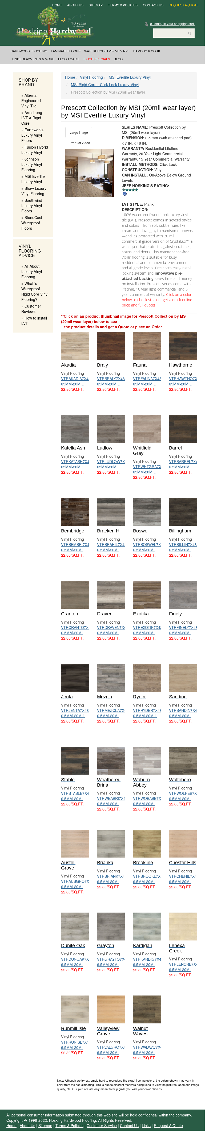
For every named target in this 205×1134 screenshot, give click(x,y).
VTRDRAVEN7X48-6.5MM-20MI (113, 630)
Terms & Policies (123, 5)
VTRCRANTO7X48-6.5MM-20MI (77, 630)
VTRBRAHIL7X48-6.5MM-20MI (112, 547)
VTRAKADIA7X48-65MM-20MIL (76, 381)
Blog (118, 59)
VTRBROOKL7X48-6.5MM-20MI (149, 878)
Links (146, 1125)
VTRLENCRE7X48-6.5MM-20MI (185, 966)
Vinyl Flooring (91, 77)
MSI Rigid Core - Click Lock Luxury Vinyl (105, 84)
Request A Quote (184, 5)
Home (57, 5)
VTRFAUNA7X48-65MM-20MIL (148, 381)
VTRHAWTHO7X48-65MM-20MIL (186, 381)
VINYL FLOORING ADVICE (30, 251)
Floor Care (68, 59)
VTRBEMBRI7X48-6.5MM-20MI (77, 547)
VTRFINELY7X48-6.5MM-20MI (184, 630)
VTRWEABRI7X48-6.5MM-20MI (113, 801)
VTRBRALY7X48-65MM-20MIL (111, 381)
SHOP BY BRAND (28, 82)
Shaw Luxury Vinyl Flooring (33, 191)
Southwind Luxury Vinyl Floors (31, 205)
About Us (75, 5)
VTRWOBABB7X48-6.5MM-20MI (150, 801)
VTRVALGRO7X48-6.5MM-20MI (113, 1049)
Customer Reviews (31, 308)
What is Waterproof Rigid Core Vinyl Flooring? (34, 291)
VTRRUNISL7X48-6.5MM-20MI (76, 1044)
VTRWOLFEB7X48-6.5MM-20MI (185, 796)
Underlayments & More (33, 59)
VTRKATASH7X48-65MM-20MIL (77, 464)
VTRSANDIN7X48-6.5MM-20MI (184, 713)
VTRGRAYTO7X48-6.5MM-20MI (113, 961)
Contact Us (153, 5)
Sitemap (96, 5)
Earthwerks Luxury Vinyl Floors (32, 135)
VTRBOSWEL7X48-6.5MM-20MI (149, 547)
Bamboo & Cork (146, 51)
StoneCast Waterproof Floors (31, 223)
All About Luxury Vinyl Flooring (31, 271)
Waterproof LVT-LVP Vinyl (107, 51)
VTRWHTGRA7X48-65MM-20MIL (150, 469)
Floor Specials (96, 59)
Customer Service (102, 1125)
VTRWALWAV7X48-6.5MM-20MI (149, 1049)
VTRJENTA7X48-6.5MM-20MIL (75, 713)
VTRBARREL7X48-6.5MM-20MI (185, 464)
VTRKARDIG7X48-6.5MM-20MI (149, 961)
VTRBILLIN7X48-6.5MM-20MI (183, 547)
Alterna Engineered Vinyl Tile (31, 100)
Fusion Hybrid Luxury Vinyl (34, 149)
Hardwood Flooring (28, 51)
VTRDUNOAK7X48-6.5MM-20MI (77, 961)
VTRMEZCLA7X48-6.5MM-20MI (113, 713)
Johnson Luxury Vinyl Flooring (31, 164)
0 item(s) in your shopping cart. (172, 23)
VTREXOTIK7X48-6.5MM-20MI (148, 630)
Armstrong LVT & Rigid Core (31, 118)
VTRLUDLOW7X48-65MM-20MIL (113, 464)
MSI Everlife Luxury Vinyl (33, 179)
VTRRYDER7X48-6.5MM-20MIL (148, 713)
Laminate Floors (66, 51)
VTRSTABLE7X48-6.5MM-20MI (77, 796)
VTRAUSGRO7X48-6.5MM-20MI (78, 884)
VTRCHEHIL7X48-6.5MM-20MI (184, 878)
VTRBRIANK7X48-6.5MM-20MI (112, 878)
